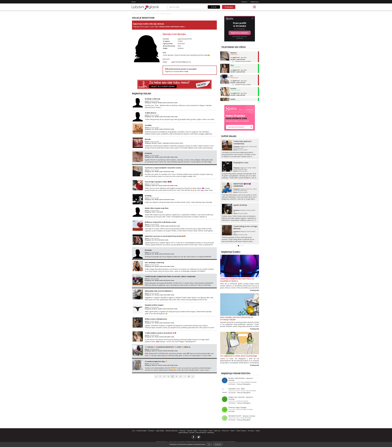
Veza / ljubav (156, 226)
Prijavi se (244, 2)
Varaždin (148, 125)
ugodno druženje (240, 205)
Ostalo (258, 431)
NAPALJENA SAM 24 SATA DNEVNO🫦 (159, 291)
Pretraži (214, 7)
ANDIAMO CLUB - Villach (236, 389)
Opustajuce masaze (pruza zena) (173, 143)
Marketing (211, 432)
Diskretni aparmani (172, 431)
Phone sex (225, 431)
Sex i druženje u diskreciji (154, 262)
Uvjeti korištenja (183, 432)
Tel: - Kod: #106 (238, 61)
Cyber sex (154, 185)
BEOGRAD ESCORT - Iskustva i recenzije (241, 416)
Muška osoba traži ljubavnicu (156, 319)
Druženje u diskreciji (152, 99)
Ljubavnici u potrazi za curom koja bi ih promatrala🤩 (165, 236)
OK (209, 444)
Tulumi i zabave (241, 431)
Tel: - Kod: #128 (238, 72)
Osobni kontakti (250, 210)
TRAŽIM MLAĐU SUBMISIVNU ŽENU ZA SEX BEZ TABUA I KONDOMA (170, 276)
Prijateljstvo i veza (240, 162)
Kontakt (192, 432)
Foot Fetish (159, 212)
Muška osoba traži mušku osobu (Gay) (166, 116)
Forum (134, 2)
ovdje (186, 71)
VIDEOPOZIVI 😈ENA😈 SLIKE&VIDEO (242, 185)
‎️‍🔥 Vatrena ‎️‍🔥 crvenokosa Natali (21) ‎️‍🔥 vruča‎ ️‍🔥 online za (167, 347)
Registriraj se (255, 2)
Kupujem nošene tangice (154, 305)
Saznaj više (218, 444)
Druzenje (148, 250)
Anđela (232, 90)
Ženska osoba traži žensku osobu (151, 13)
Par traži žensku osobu (161, 240)
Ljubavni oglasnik (136, 13)
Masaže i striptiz (157, 143)
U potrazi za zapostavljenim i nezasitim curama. (163, 168)
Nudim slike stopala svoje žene (156, 208)
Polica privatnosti (201, 432)
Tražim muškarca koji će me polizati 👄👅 (160, 333)
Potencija (182, 431)
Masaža (148, 139)
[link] (239, 118)
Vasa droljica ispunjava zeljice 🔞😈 (158, 182)
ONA (234, 233)
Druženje (154, 102)
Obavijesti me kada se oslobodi (243, 51)
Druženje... (149, 196)
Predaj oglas (229, 7)
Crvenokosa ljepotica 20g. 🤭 (156, 361)
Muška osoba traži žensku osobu (167, 102)
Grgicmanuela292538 (185, 39)
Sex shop (231, 411)
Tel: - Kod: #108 (238, 84)
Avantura (148, 153)
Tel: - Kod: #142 (238, 95)
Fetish (153, 212)
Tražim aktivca (150, 113)
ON (234, 211)
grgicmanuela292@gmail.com (181, 62)
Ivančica (233, 79)
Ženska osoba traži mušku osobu (168, 185)
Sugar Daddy (160, 431)
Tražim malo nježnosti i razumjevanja (242, 142)
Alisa (232, 56)
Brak (210, 431)
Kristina (233, 100)
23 (189, 376)
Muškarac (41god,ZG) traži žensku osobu (160, 222)
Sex (142, 13)
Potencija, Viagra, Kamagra (237, 407)
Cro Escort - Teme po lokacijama (239, 384)
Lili (231, 66)
